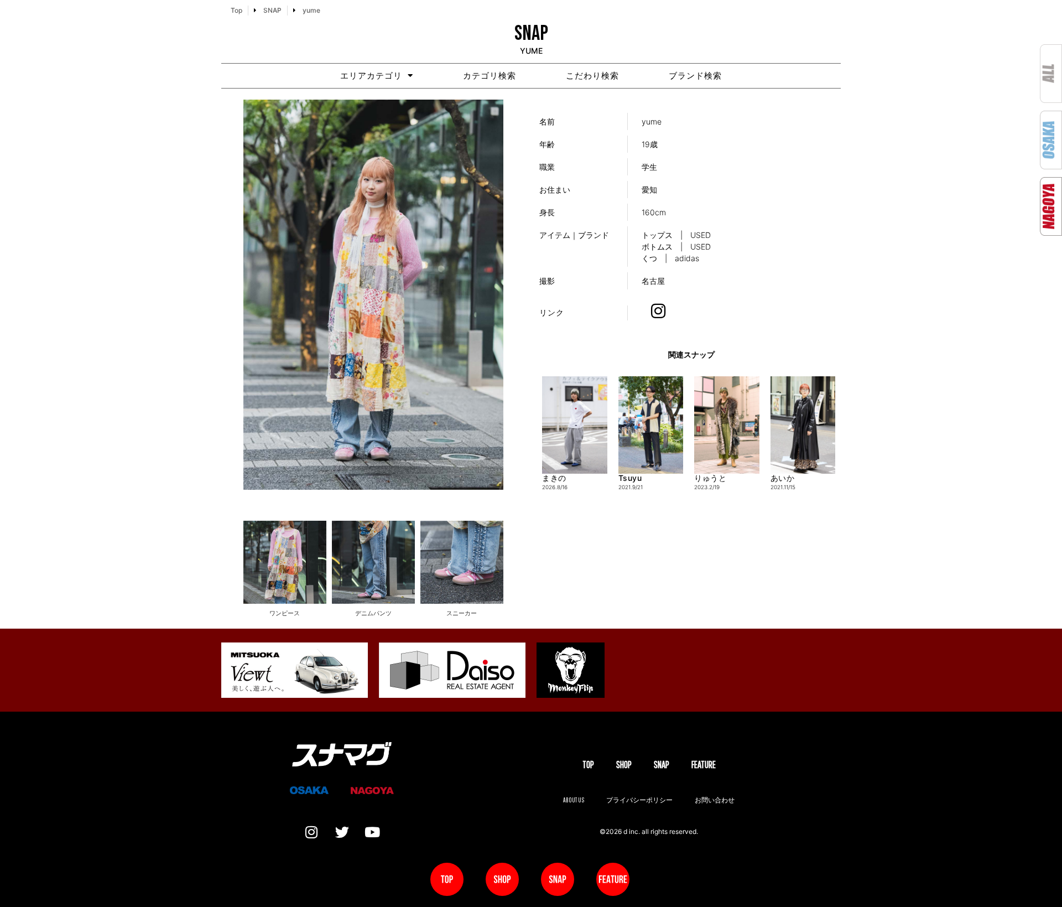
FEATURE (703, 764)
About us (573, 800)
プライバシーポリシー (639, 800)
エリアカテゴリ (371, 75)
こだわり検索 (592, 75)
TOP (588, 764)
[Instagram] (311, 832)
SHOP (624, 764)
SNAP (661, 764)
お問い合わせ (715, 800)
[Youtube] (372, 832)
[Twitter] (342, 832)
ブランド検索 (695, 75)
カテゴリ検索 (489, 75)
